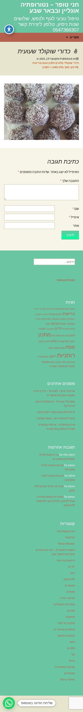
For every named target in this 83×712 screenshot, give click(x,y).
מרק (53, 335)
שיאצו (52, 362)
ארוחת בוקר (47, 309)
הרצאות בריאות (65, 560)
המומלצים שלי (66, 543)
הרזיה (45, 314)
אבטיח (72, 309)
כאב (72, 573)
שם (75, 209)
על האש (42, 341)
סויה (59, 341)
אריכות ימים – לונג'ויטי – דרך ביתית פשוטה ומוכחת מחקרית (54, 393)
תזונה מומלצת (66, 366)
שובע (58, 362)
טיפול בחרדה (69, 329)
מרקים (71, 610)
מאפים (70, 592)
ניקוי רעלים (68, 341)
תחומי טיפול (67, 679)
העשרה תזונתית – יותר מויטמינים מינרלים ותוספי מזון (55, 552)
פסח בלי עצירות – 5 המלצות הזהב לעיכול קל (55, 404)
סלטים (71, 648)
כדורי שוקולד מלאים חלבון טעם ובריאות (55, 63)
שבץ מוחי (65, 362)
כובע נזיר (50, 329)
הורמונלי (70, 537)
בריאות (69, 313)
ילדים (58, 328)
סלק (48, 341)
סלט (54, 341)
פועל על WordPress (41, 704)
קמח (50, 348)
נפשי (72, 642)
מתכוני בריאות (66, 623)
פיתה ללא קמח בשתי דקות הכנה (56, 412)
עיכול (72, 660)
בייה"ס (37, 309)
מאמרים (70, 585)
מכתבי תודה (67, 598)
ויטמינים (71, 319)
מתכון (44, 334)
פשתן (62, 348)
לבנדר (41, 329)
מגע (67, 335)
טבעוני (54, 323)
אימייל (74, 217)
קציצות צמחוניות (65, 667)
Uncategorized (66, 531)
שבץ (73, 362)
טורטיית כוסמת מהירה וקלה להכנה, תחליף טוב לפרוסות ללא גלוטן (55, 501)
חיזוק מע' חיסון (53, 319)
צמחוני (56, 348)
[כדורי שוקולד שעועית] (41, 111)
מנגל (58, 335)
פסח (70, 347)
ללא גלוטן (69, 579)
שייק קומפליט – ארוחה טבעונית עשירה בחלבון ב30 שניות (56, 427)
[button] (9, 703)
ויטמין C (38, 314)
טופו (48, 324)
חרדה (37, 319)
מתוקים (70, 617)
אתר (76, 226)
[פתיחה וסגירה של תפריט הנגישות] (9, 29)
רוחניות (66, 355)
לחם (72, 335)
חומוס (64, 319)
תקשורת (53, 366)
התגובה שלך (69, 181)
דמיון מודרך (55, 314)
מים (63, 335)
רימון (53, 356)
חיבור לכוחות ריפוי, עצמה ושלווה (56, 418)
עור (73, 654)
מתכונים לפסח (66, 635)
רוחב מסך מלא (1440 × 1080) (59, 67)
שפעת (45, 362)
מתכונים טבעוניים (64, 629)
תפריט (74, 37)
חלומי (43, 319)
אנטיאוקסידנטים (60, 309)
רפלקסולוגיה (43, 356)
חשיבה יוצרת (67, 323)
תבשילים (69, 673)
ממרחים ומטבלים (64, 604)
